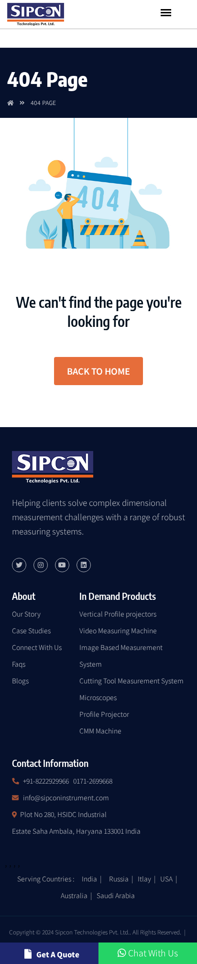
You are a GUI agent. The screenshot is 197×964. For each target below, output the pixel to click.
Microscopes (98, 697)
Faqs (18, 664)
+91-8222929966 (46, 781)
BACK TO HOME (98, 371)
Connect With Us (37, 647)
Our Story (26, 613)
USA (166, 878)
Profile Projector (104, 714)
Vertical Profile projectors (117, 613)
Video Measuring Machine (118, 630)
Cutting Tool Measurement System (131, 680)
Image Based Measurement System (121, 655)
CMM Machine (100, 730)
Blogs (20, 680)
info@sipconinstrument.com (66, 797)
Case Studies (31, 630)
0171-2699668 (92, 781)
